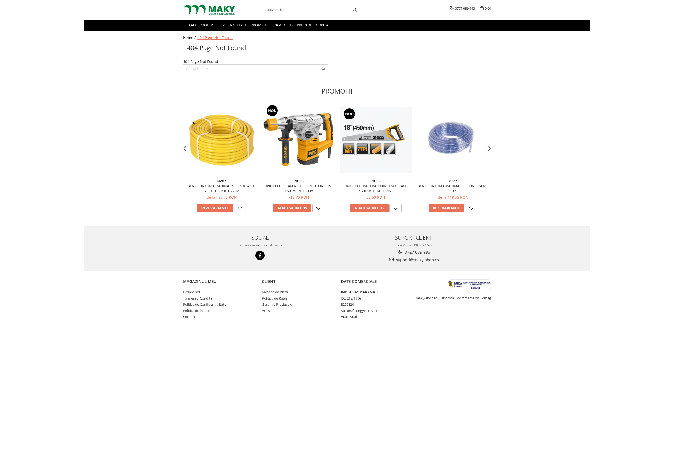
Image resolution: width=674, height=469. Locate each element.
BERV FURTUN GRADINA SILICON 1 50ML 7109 (453, 188)
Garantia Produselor (278, 304)
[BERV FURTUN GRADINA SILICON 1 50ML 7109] (453, 140)
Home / (190, 37)
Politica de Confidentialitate (204, 304)
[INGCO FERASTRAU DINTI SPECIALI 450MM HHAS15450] (376, 140)
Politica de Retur (275, 298)
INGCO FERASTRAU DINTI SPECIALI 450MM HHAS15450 (376, 188)
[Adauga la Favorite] (240, 208)
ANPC (266, 310)
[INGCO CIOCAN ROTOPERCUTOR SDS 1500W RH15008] (299, 140)
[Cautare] (354, 10)
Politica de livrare (196, 310)
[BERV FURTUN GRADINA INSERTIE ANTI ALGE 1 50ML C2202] (221, 140)
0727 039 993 (417, 252)
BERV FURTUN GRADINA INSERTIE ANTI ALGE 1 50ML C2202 (221, 188)
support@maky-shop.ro (417, 259)
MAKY (221, 180)
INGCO (298, 180)
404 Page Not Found (215, 37)
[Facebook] (260, 255)
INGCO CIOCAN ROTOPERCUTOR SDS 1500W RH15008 (298, 188)
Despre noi (191, 292)
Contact (189, 316)
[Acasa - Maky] (209, 10)
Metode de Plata (275, 292)
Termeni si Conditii (197, 298)
